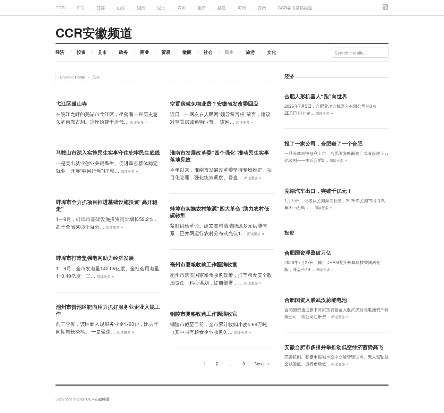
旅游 (250, 52)
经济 (60, 52)
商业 (144, 52)
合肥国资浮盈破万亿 (307, 252)
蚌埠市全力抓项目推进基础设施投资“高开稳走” (106, 205)
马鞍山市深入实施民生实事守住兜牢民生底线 (108, 152)
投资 (81, 52)
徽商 (186, 52)
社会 (208, 52)
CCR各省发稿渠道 (295, 7)
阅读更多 (138, 122)
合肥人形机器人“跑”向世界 (315, 96)
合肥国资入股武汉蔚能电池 (315, 300)
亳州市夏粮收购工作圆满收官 (204, 264)
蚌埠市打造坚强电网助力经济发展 (95, 258)
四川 (181, 7)
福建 (221, 7)
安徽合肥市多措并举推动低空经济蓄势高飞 (333, 347)
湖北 (161, 7)
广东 (81, 7)
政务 (123, 52)
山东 (121, 7)
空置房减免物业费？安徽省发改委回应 (214, 103)
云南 (262, 7)
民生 (229, 52)
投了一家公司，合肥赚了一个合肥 (323, 143)
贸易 (165, 52)
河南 (242, 7)
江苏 (101, 7)
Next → (262, 363)
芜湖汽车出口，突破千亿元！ (318, 191)
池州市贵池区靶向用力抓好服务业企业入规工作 (108, 310)
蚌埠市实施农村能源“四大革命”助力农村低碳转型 (219, 212)
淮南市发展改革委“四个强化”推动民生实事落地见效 (219, 156)
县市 (102, 52)
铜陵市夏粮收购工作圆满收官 (204, 313)
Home (80, 77)
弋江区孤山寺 (71, 103)
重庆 (201, 7)
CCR (60, 7)
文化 (271, 52)
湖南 (141, 7)
